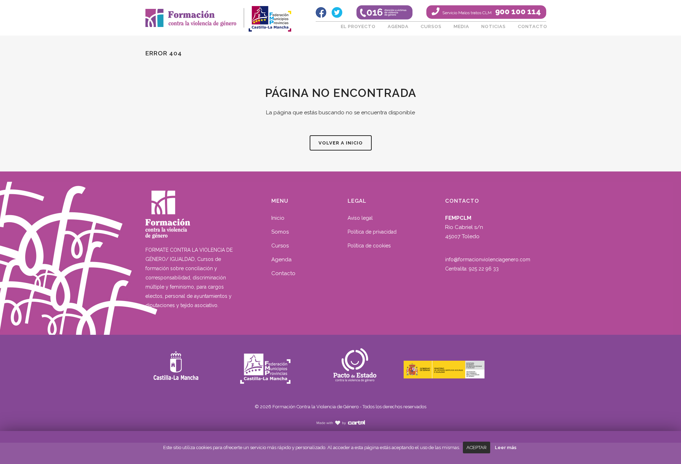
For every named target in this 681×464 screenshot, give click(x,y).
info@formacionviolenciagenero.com (487, 259)
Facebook (321, 12)
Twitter (337, 12)
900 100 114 (491, 11)
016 (384, 12)
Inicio (277, 218)
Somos (280, 232)
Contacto (283, 273)
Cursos (280, 245)
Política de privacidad (372, 232)
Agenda (281, 259)
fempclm (269, 16)
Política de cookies (369, 246)
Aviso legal (360, 218)
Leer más (505, 447)
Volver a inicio (341, 143)
